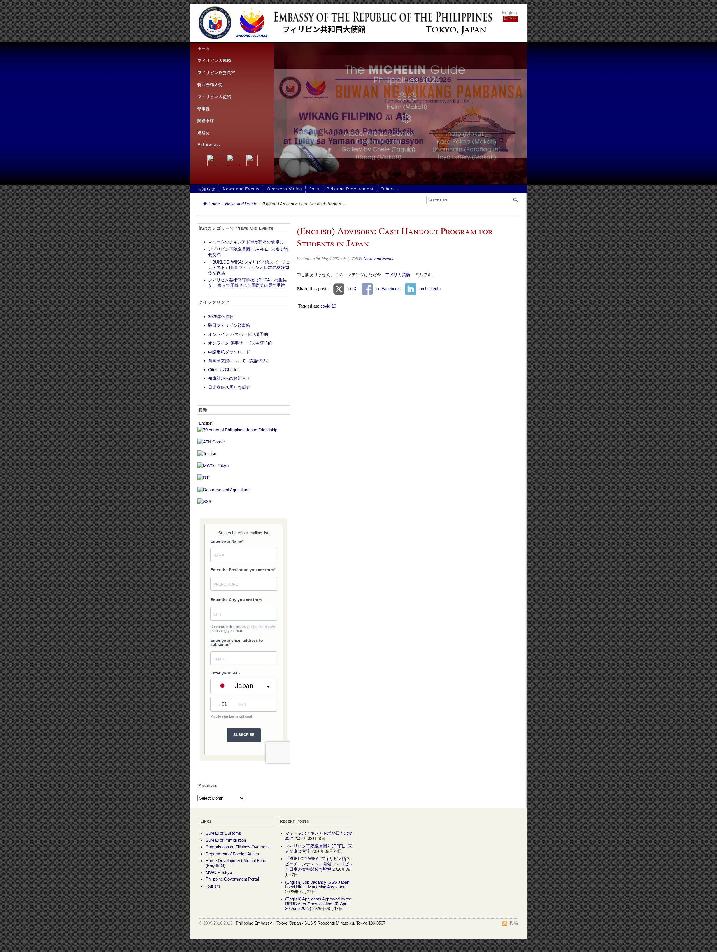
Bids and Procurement (350, 189)
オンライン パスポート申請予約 (238, 334)
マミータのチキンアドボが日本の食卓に (246, 241)
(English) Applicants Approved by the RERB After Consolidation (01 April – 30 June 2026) (318, 904)
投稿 (513, 923)
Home (214, 203)
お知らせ (206, 189)
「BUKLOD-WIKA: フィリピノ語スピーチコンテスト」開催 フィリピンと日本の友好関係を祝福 (249, 267)
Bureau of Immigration (226, 840)
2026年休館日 (221, 316)
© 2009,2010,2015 (215, 923)
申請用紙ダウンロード (229, 352)
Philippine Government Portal (232, 879)
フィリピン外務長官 (216, 73)
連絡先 (203, 133)
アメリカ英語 (397, 274)
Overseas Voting (284, 189)
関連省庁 (205, 121)
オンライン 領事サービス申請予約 (240, 343)
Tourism (213, 886)
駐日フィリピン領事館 (229, 325)
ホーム (203, 48)
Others (388, 189)
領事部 (203, 109)
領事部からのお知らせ (229, 378)
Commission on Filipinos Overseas (238, 846)
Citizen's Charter (223, 369)
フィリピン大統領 (214, 61)
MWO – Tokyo (219, 872)
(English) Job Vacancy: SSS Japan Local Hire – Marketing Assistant (317, 884)
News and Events (241, 189)
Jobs (314, 189)
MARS (259, 927)
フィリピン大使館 (214, 97)
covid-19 (328, 306)
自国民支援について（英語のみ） (239, 360)
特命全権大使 (210, 85)
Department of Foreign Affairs (232, 853)
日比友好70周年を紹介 (229, 387)
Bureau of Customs (223, 833)
